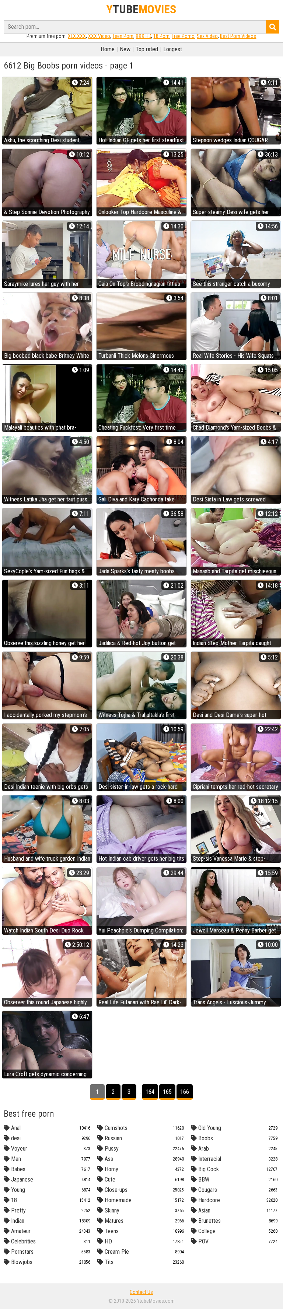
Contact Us (141, 1292)
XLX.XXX (77, 36)
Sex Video (207, 36)
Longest (172, 49)
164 (150, 1091)
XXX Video (99, 36)
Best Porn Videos (238, 36)
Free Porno (183, 36)
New (125, 49)
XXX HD (143, 36)
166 (184, 1091)
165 (167, 1091)
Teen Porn (122, 36)
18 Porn (161, 36)
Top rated (147, 49)
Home (108, 49)
